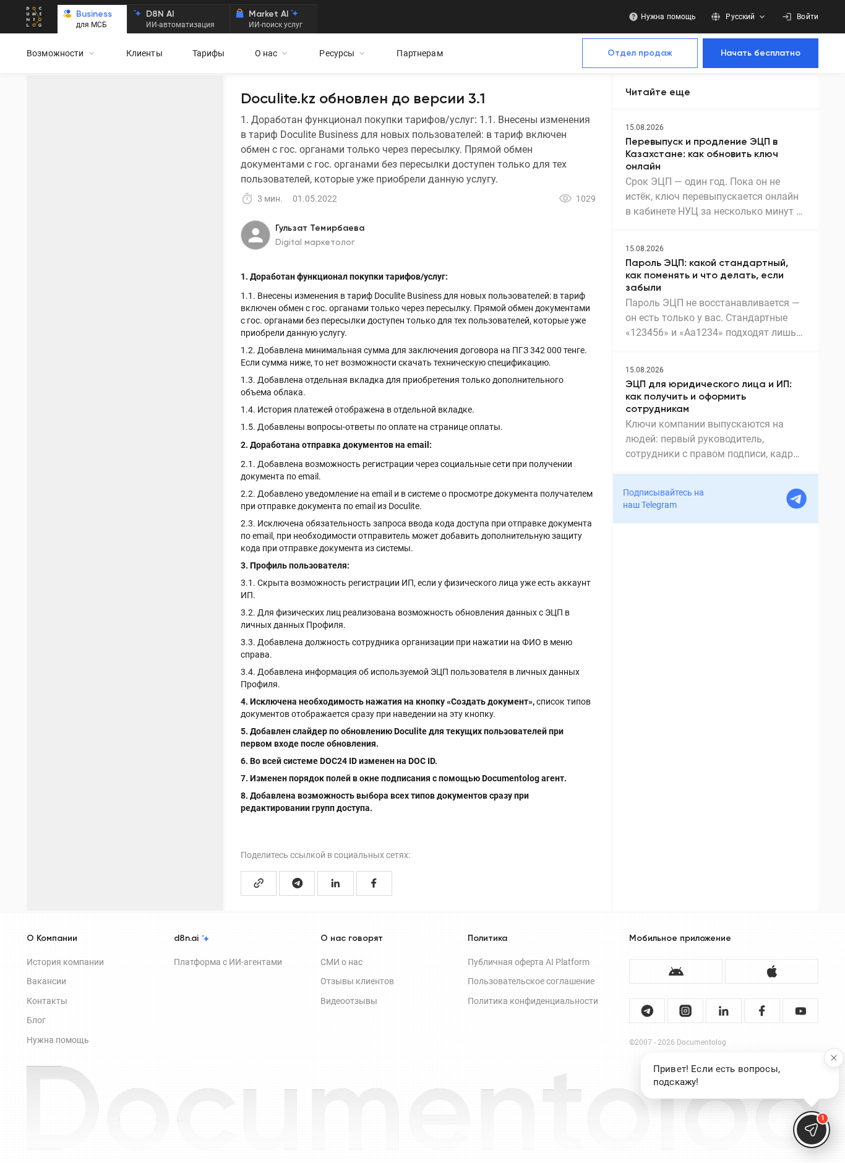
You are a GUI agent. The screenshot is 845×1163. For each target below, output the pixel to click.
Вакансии (46, 981)
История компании (65, 962)
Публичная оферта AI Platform (529, 962)
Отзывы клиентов (357, 981)
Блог (36, 1020)
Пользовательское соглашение (531, 981)
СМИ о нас (341, 962)
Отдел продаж (639, 53)
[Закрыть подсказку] (834, 1058)
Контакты (47, 1001)
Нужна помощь (58, 1040)
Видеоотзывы (348, 1001)
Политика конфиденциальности (533, 1001)
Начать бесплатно (760, 53)
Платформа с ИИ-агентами (228, 962)
